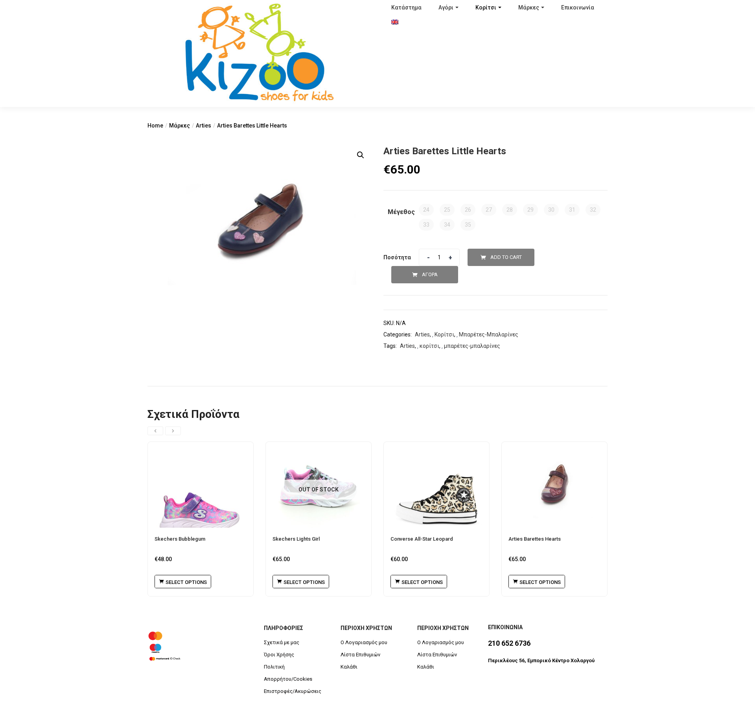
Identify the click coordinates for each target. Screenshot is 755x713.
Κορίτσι (485, 7)
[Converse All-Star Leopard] (436, 485)
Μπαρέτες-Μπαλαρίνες (488, 334)
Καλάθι (349, 667)
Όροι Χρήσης (279, 655)
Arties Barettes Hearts (534, 539)
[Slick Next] (173, 431)
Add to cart (506, 257)
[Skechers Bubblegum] (200, 485)
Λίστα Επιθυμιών (360, 655)
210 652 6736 (509, 643)
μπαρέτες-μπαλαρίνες (472, 346)
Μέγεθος (401, 212)
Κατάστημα (406, 7)
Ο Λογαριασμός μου (364, 642)
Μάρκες (528, 7)
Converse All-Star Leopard (421, 539)
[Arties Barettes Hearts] (554, 485)
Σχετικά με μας (281, 642)
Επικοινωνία (577, 7)
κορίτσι (429, 346)
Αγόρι (445, 7)
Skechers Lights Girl (296, 539)
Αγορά (430, 274)
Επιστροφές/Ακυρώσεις (292, 691)
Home (155, 125)
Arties (203, 125)
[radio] (426, 210)
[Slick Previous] (155, 431)
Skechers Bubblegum (180, 539)
